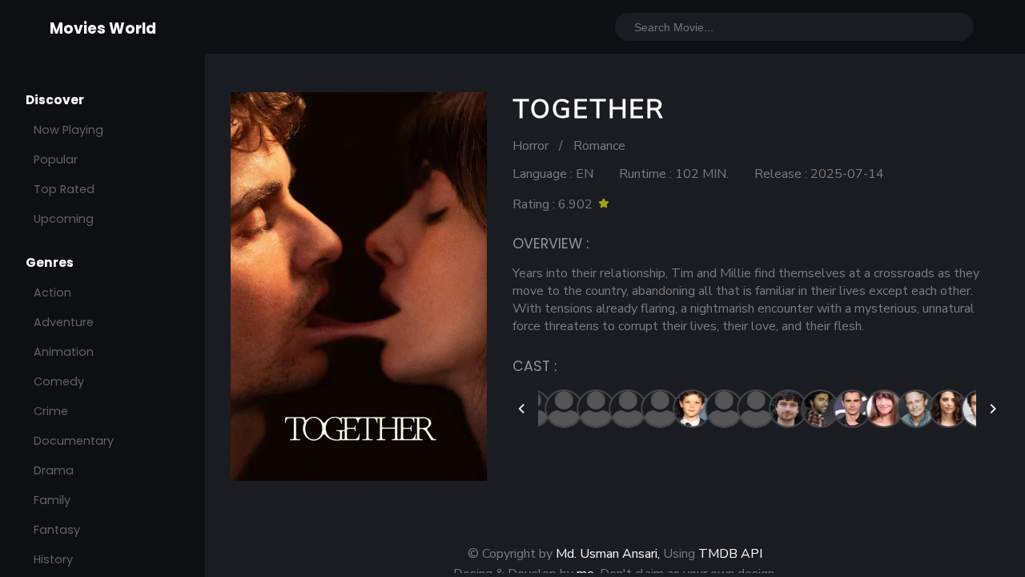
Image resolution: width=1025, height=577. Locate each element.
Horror (530, 146)
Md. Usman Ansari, (608, 554)
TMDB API (730, 554)
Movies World (103, 28)
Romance (599, 146)
